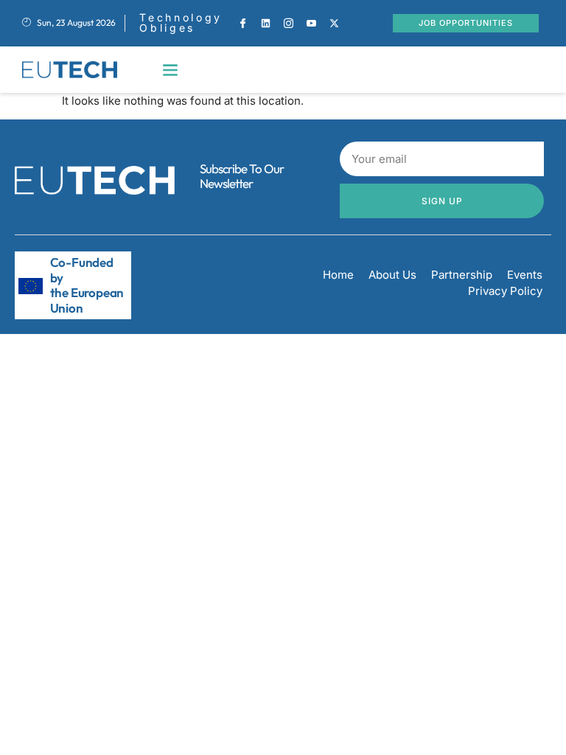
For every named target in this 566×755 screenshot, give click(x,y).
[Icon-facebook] (243, 22)
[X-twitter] (334, 22)
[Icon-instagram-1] (288, 22)
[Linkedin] (266, 22)
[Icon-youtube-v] (311, 22)
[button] (170, 70)
